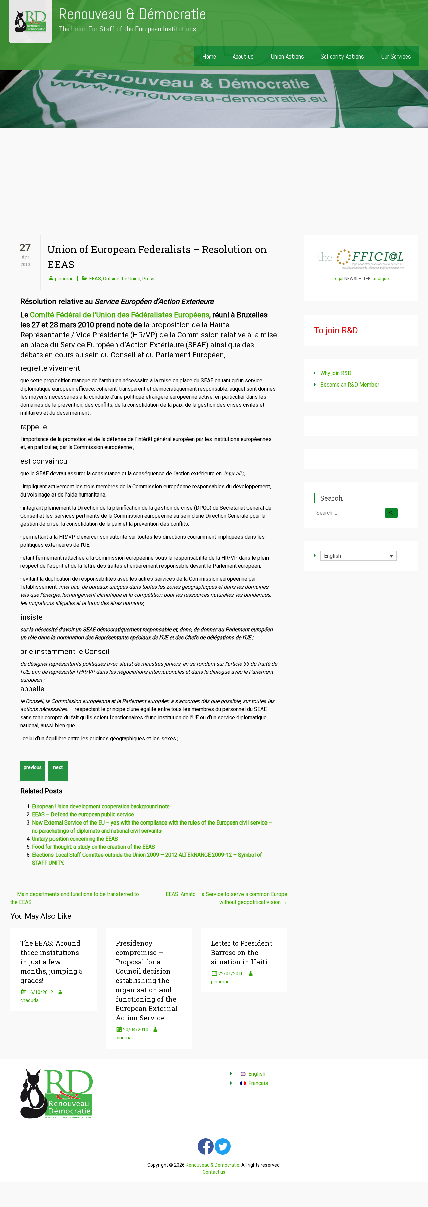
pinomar (64, 278)
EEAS (95, 278)
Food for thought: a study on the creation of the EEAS (93, 847)
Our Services (396, 56)
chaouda (29, 1000)
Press (148, 278)
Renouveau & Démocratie (132, 14)
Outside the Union (121, 278)
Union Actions (287, 56)
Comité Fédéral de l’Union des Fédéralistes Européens (119, 315)
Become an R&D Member (349, 384)
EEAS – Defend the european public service (83, 814)
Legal (338, 278)
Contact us (214, 1172)
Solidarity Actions (342, 56)
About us (243, 56)
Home (209, 56)
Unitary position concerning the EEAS (75, 839)
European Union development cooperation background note (101, 806)
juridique (380, 278)
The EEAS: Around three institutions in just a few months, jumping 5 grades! (51, 962)
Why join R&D (335, 373)
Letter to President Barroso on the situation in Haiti (241, 952)
